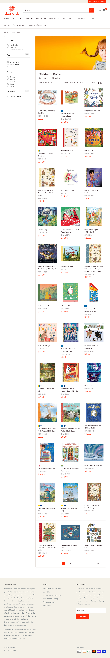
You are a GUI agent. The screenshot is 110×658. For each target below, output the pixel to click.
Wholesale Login (19, 25)
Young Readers (14, 62)
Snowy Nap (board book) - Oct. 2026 (47, 112)
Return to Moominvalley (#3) (69, 509)
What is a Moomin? (67, 306)
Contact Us (47, 605)
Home (6, 18)
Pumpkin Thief (89, 151)
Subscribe (82, 617)
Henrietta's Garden (67, 190)
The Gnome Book (67, 151)
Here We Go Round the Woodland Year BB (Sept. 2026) (46, 192)
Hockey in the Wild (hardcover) (91, 347)
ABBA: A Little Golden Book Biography (68, 350)
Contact (7, 25)
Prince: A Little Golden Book (92, 191)
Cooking (27, 18)
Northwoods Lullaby (45, 306)
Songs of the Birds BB (92, 111)
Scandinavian (13, 45)
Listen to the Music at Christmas (45, 155)
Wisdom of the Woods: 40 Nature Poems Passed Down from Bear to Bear (93, 269)
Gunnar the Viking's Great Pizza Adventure (70, 231)
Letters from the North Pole (69, 546)
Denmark (12, 79)
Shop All (15, 18)
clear (27, 54)
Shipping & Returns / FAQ (52, 589)
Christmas (12, 47)
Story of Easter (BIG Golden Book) (91, 231)
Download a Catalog (50, 599)
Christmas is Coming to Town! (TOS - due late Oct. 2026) (47, 547)
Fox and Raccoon (67, 267)
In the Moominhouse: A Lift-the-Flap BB (92, 310)
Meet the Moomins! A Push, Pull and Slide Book (70, 430)
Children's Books (15, 32)
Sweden (12, 82)
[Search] (91, 10)
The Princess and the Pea (47, 469)
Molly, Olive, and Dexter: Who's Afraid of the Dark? (47, 268)
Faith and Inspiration (16, 50)
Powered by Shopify (10, 650)
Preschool (12, 67)
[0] (104, 10)
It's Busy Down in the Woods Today (91, 506)
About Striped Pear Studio (52, 595)
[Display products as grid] (98, 83)
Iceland (11, 86)
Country (10, 72)
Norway (12, 77)
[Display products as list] (101, 83)
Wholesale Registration (37, 25)
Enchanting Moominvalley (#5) (46, 390)
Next (98, 564)
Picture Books (14, 65)
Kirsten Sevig (80, 18)
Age (8, 55)
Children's (39, 18)
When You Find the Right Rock (93, 546)
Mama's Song (42, 230)
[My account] (100, 10)
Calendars (92, 18)
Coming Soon (54, 18)
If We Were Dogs (44, 346)
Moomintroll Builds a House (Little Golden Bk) (69, 390)
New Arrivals (67, 18)
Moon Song (88, 386)
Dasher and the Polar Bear (93, 466)
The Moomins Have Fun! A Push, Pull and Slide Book (47, 430)
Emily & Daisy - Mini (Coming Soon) (68, 115)
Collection (11, 91)
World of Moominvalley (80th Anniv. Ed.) (92, 427)
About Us (46, 592)
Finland (12, 84)
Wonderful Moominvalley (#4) (46, 509)
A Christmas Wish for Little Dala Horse (70, 470)
